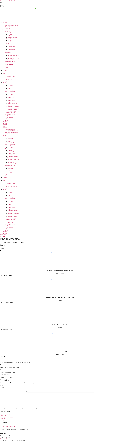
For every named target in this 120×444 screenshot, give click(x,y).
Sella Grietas (10, 32)
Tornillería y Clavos (12, 37)
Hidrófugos (10, 41)
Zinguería (7, 67)
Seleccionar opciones (6, 275)
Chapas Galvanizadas (13, 156)
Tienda (4, 29)
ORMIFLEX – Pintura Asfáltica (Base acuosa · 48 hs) (60, 297)
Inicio (3, 20)
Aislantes (10, 40)
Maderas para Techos (10, 61)
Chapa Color (11, 44)
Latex (6, 63)
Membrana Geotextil (12, 57)
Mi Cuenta (4, 72)
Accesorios (7, 31)
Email (1, 385)
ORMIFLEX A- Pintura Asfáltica (60, 325)
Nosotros (4, 69)
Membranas (7, 52)
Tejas (6, 66)
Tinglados (7, 28)
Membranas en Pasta (10, 60)
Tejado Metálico (11, 46)
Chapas (7, 43)
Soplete (9, 35)
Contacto (4, 70)
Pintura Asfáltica (9, 64)
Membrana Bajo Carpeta (13, 58)
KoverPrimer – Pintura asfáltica (60, 352)
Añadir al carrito (9, 302)
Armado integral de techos (11, 25)
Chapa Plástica (11, 47)
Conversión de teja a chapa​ (11, 26)
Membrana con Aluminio (13, 55)
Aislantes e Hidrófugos (10, 38)
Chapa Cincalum (11, 49)
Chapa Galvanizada (12, 50)
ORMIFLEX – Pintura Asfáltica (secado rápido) (60, 270)
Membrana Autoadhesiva (13, 53)
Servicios (4, 22)
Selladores (10, 34)
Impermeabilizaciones (10, 23)
